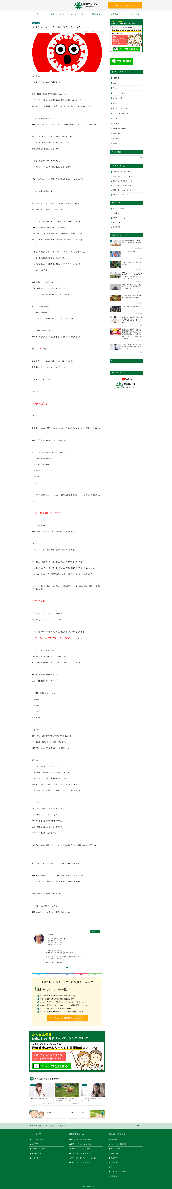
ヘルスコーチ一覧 (77, 14)
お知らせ (116, 78)
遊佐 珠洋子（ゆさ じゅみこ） (123, 195)
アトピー (116, 88)
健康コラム (95, 14)
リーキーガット (118, 118)
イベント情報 (117, 98)
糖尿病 (115, 143)
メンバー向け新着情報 (121, 113)
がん (114, 83)
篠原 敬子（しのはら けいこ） (123, 181)
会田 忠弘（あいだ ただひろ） (123, 172)
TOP (39, 14)
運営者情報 (117, 227)
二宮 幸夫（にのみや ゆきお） (123, 185)
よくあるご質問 (133, 14)
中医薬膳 (116, 123)
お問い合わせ (117, 222)
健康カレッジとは (58, 14)
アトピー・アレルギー (121, 93)
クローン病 (117, 103)
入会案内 (114, 14)
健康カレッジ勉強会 (120, 128)
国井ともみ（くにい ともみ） (123, 176)
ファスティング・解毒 (121, 108)
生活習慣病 (117, 138)
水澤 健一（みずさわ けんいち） (125, 190)
